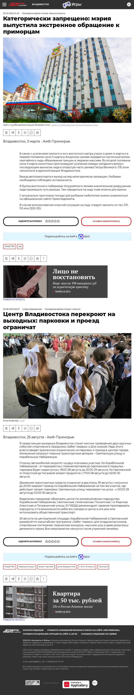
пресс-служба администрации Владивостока (74, 125)
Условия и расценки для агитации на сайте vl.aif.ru (50, 634)
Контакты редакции (33, 630)
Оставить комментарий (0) (106, 221)
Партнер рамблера (51, 683)
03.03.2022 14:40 (11, 13)
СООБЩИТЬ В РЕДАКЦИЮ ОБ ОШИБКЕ (99, 634)
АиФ (22, 420)
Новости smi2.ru (14, 299)
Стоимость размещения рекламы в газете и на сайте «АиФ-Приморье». (83, 630)
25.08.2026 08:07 (11, 309)
